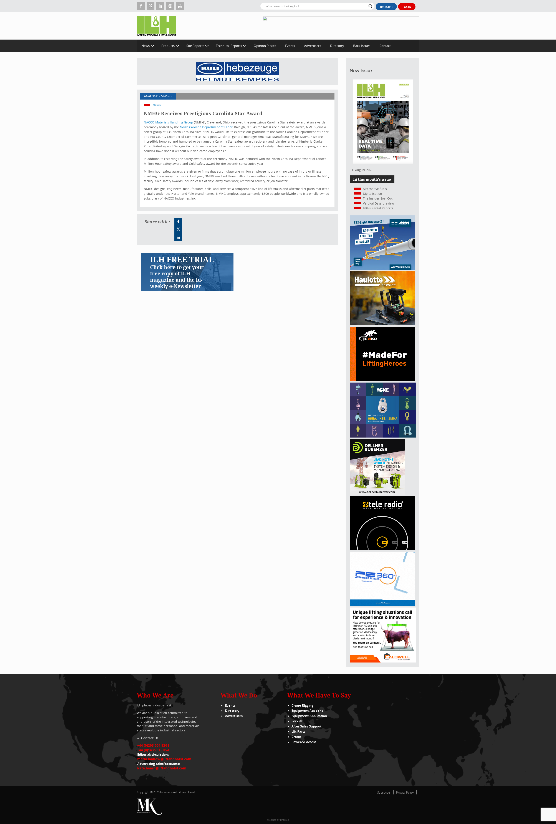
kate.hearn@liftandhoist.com (161, 768)
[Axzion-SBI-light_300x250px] (382, 268)
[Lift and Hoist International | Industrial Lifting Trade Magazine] (158, 26)
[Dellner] (377, 493)
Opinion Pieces (265, 45)
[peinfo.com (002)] (382, 605)
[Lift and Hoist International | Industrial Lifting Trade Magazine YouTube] (180, 6)
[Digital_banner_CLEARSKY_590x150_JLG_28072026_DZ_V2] (341, 26)
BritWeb (284, 819)
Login (406, 7)
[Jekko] (382, 380)
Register (386, 7)
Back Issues (361, 45)
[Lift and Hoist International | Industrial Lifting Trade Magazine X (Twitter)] (150, 6)
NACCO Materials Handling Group (168, 122)
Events (290, 45)
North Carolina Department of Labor (206, 127)
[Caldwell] (383, 661)
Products (168, 45)
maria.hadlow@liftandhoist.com (164, 759)
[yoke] (383, 436)
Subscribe (383, 792)
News (145, 45)
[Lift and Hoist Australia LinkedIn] (178, 237)
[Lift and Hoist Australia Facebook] (178, 222)
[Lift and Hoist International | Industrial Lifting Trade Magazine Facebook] (141, 6)
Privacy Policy (405, 792)
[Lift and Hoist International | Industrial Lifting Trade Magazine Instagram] (170, 6)
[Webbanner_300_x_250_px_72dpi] (382, 549)
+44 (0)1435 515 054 (153, 749)
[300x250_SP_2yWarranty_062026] (382, 324)
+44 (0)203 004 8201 (153, 745)
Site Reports (195, 45)
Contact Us (149, 738)
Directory (337, 45)
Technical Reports (229, 45)
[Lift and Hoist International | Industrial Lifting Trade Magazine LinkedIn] (160, 6)
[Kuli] (237, 72)
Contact (385, 45)
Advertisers (312, 45)
